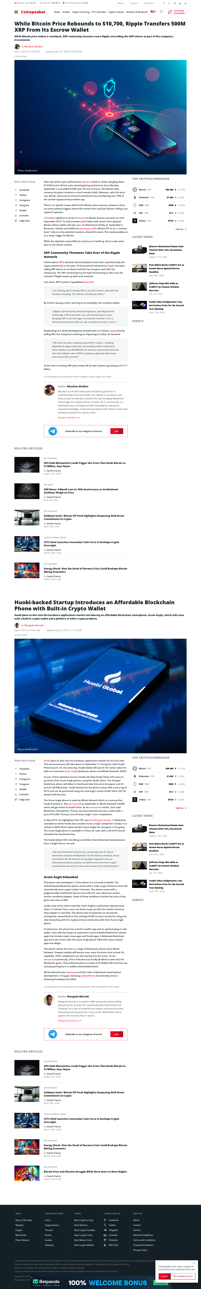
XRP (60, 262)
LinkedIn (24, 215)
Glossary (49, 1245)
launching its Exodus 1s (101, 820)
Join (117, 431)
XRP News (106, 377)
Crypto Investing (80, 11)
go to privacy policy (183, 1276)
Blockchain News (81, 987)
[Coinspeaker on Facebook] (164, 3)
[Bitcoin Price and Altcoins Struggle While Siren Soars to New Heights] (26, 1174)
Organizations (52, 1225)
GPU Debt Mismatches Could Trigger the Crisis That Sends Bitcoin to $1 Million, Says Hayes (85, 464)
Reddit (23, 210)
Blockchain (20, 1235)
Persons (49, 1230)
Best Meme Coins (83, 1240)
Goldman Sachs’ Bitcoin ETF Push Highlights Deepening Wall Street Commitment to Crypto (84, 517)
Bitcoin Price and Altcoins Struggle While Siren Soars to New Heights (85, 1171)
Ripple (111, 265)
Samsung (71, 972)
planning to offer (88, 228)
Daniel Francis (54, 470)
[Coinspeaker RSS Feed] (186, 3)
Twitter (23, 194)
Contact (134, 3)
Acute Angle (70, 771)
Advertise (149, 3)
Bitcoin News (65, 377)
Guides (66, 11)
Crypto (18, 1230)
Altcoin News (51, 377)
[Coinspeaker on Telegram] (175, 3)
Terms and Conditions (144, 1240)
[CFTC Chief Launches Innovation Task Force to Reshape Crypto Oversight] (26, 544)
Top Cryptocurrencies (151, 179)
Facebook (24, 189)
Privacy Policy (140, 1250)
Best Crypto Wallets (84, 1245)
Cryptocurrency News (84, 377)
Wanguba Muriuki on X (69, 1020)
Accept (164, 1276)
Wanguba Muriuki (34, 625)
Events (137, 321)
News (57, 11)
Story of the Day (23, 1220)
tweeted (88, 281)
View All (179, 229)
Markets (19, 1225)
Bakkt (52, 217)
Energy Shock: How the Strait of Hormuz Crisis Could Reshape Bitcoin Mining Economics (85, 570)
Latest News (142, 237)
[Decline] (194, 1263)
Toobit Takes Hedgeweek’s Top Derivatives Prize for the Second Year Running (166, 305)
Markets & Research (137, 11)
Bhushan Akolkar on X (69, 417)
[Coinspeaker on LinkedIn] (180, 3)
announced (75, 803)
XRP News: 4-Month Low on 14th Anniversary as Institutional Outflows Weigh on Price (81, 491)
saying (113, 330)
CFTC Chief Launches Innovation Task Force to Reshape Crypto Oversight (81, 544)
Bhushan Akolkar (33, 46)
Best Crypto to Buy (83, 1220)
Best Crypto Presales (84, 1230)
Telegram (24, 205)
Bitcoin (86, 181)
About (121, 3)
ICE (45, 217)
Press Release (22, 1240)
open (79, 224)
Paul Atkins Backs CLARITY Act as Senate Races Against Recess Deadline (166, 268)
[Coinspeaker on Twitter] (169, 3)
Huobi (47, 760)
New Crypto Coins (83, 1235)
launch (81, 217)
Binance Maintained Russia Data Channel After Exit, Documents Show (166, 250)
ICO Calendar (99, 11)
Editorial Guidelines (143, 1235)
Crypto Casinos (116, 11)
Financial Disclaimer (143, 1245)
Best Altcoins (80, 1225)
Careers (137, 1230)
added (84, 975)
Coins (47, 1220)
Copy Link (24, 220)
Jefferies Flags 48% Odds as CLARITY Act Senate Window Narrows (164, 287)
